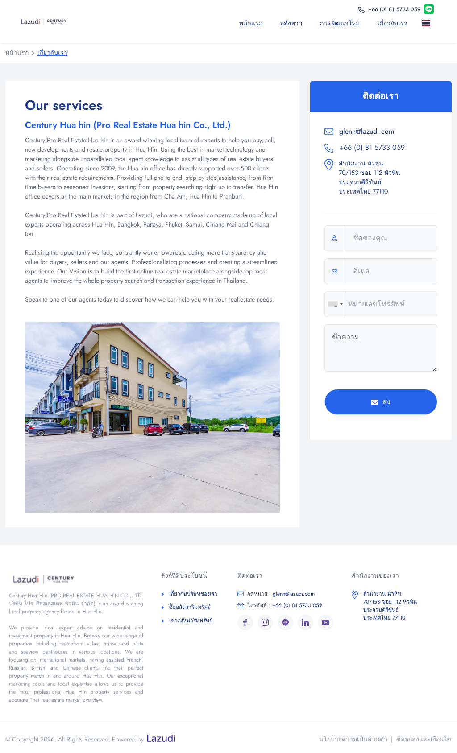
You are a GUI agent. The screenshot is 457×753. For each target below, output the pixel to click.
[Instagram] (265, 622)
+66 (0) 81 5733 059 (371, 147)
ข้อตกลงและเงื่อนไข (424, 739)
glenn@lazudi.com (366, 131)
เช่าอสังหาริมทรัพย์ (190, 620)
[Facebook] (245, 622)
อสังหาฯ (291, 23)
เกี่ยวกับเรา (392, 23)
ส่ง (385, 402)
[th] (428, 23)
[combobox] (335, 304)
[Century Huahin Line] (429, 10)
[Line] (285, 622)
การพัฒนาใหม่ (340, 23)
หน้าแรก (250, 23)
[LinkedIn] (305, 622)
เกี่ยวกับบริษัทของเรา (193, 594)
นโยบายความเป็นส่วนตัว (353, 739)
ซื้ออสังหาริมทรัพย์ (190, 607)
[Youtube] (325, 622)
